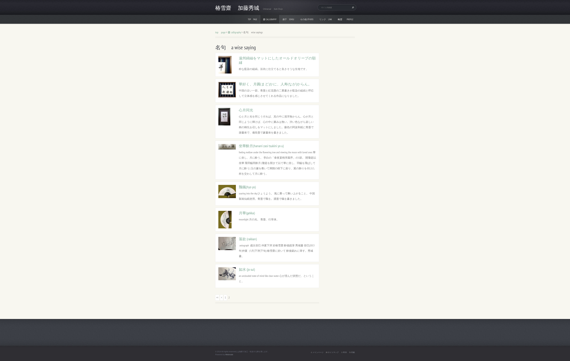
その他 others (306, 19)
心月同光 (246, 110)
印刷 (353, 352)
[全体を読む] (225, 64)
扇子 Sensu (288, 19)
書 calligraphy (270, 19)
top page (252, 19)
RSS (345, 352)
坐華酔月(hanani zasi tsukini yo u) (261, 146)
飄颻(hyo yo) (247, 187)
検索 (352, 7)
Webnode (229, 355)
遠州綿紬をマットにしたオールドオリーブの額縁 (277, 60)
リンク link (325, 19)
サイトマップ (333, 352)
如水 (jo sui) (247, 269)
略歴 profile (345, 19)
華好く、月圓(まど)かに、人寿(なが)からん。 (275, 84)
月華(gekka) (247, 213)
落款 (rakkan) (248, 239)
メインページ (318, 352)
